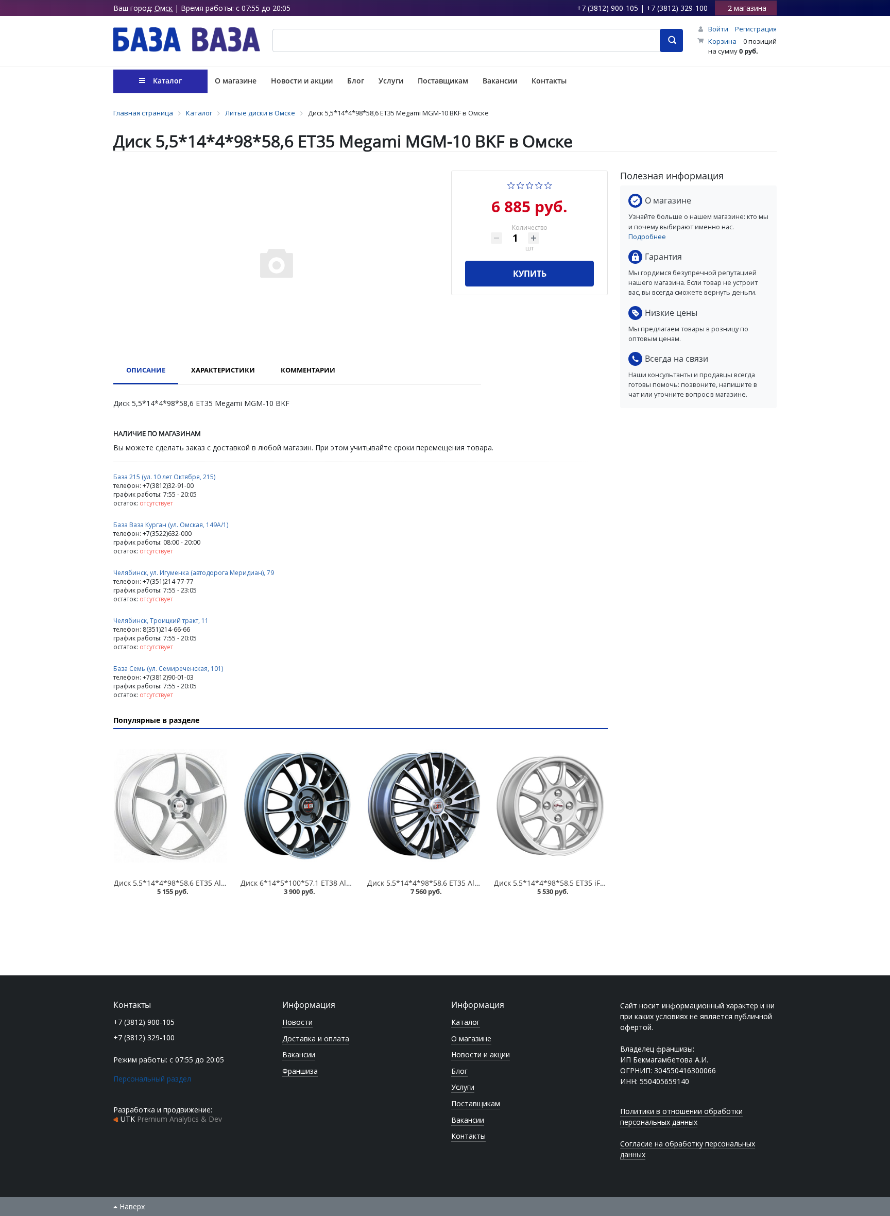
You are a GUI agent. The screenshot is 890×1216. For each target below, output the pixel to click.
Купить (529, 273)
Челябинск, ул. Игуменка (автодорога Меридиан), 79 (193, 572)
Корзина (722, 41)
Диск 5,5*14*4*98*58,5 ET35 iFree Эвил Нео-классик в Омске (600, 883)
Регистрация (756, 28)
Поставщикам (475, 1103)
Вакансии (298, 1054)
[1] (511, 184)
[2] (520, 184)
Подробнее (647, 236)
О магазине (471, 1038)
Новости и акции (480, 1054)
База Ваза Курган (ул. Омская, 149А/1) (170, 524)
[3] (530, 184)
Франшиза (300, 1071)
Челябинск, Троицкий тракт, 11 (161, 620)
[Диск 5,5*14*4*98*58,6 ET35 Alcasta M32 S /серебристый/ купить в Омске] (170, 805)
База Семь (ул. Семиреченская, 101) (168, 668)
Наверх (131, 1206)
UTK (171, 1119)
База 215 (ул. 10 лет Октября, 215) (164, 476)
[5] (548, 184)
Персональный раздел (152, 1079)
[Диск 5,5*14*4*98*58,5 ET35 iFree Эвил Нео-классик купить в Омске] (550, 805)
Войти (718, 28)
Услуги (462, 1087)
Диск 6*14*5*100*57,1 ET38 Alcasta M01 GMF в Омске (335, 883)
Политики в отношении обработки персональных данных (681, 1116)
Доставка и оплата (315, 1038)
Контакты (468, 1136)
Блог (459, 1071)
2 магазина (747, 8)
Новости (297, 1022)
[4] (539, 184)
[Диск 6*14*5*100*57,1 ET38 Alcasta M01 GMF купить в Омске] (297, 805)
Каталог (465, 1022)
